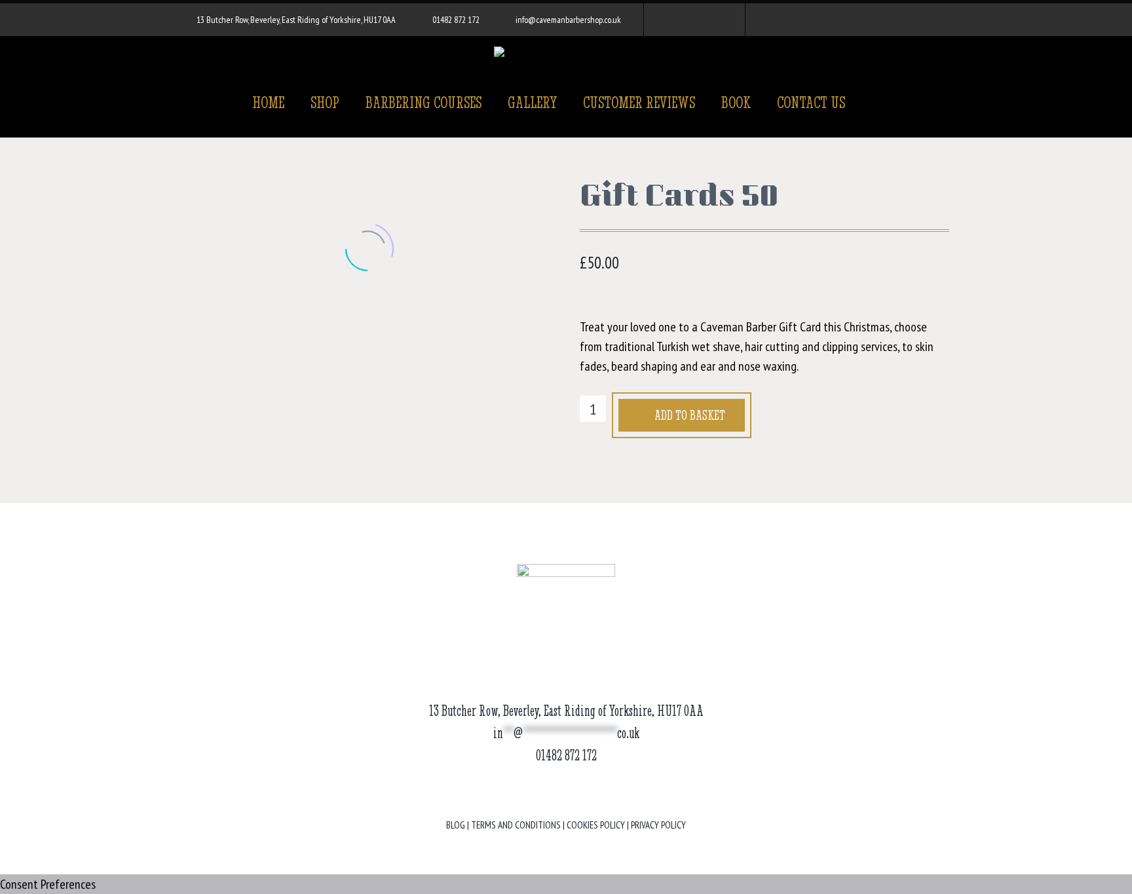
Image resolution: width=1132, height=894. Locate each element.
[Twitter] (204, 346)
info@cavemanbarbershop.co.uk (568, 20)
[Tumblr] (243, 346)
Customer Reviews (639, 102)
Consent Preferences (48, 884)
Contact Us (811, 102)
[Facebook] (673, 19)
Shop (325, 102)
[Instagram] (693, 19)
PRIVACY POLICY (658, 825)
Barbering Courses (423, 102)
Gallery (532, 102)
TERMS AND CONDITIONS (516, 825)
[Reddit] (283, 346)
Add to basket (689, 415)
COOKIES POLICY (596, 825)
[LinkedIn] (263, 346)
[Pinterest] (224, 346)
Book (736, 102)
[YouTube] (713, 19)
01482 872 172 (456, 20)
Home (268, 102)
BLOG (455, 825)
